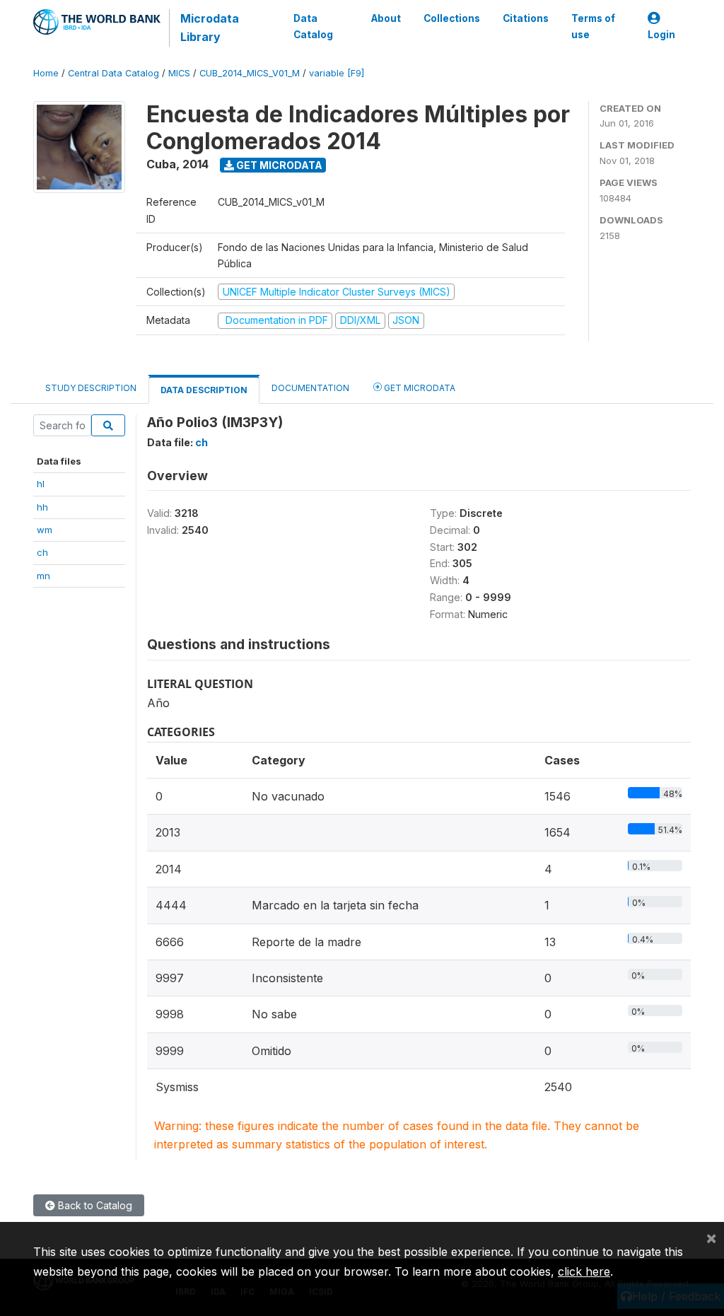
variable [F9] (336, 73)
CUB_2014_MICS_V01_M (249, 73)
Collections (452, 18)
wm (44, 529)
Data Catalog (313, 26)
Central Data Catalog (113, 73)
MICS (179, 73)
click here (584, 1271)
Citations (526, 18)
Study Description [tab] (90, 388)
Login (661, 34)
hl (41, 483)
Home (46, 73)
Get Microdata (278, 165)
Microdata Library (209, 27)
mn (43, 575)
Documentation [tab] (310, 388)
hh (42, 507)
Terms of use (593, 26)
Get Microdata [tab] (418, 388)
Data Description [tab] (203, 390)
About (386, 18)
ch (42, 552)
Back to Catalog (93, 1205)
